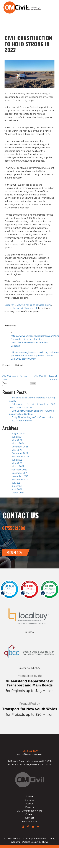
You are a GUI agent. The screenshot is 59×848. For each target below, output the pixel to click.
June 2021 (16, 486)
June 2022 (16, 460)
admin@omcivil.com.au (29, 754)
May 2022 (16, 463)
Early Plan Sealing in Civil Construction (32, 417)
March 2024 (17, 443)
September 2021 (19, 479)
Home (29, 796)
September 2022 (20, 456)
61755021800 (13, 528)
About (29, 804)
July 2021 (16, 483)
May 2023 (16, 450)
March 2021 (17, 493)
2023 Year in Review (21, 421)
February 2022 (19, 470)
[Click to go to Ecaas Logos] (29, 589)
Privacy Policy (29, 821)
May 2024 (16, 440)
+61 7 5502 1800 (29, 751)
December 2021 (19, 473)
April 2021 (16, 489)
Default (19, 365)
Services (29, 800)
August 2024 (18, 433)
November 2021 (19, 476)
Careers (29, 814)
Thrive (45, 842)
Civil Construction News (29, 811)
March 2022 (17, 466)
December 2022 (19, 453)
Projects (29, 807)
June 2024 (17, 437)
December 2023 (19, 447)
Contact (29, 818)
